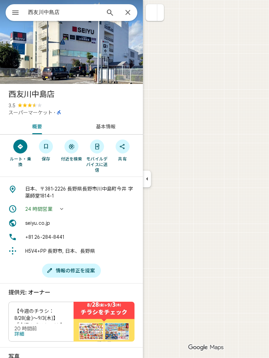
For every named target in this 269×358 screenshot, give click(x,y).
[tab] (35, 125)
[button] (151, 12)
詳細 (19, 334)
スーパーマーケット (30, 112)
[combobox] (64, 12)
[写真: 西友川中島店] (71, 42)
